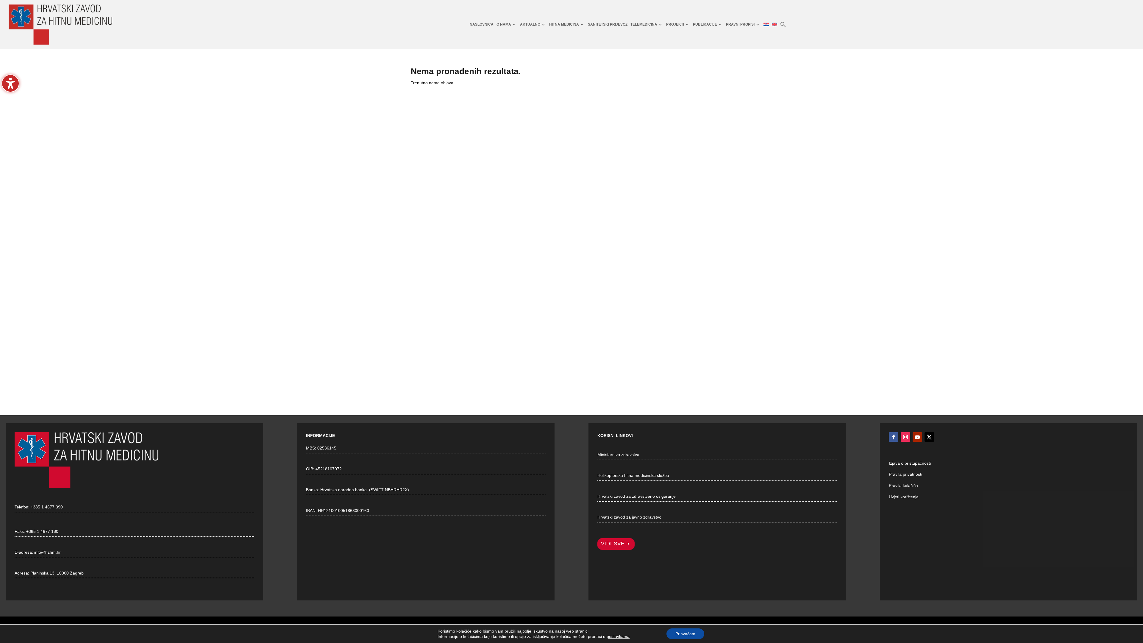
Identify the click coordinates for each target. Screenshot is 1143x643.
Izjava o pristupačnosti (910, 463)
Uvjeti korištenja (904, 496)
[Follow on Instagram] (905, 437)
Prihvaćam (685, 633)
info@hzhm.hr (47, 552)
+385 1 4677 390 (47, 507)
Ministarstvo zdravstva (618, 454)
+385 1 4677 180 (42, 531)
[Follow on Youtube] (917, 437)
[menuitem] (482, 24)
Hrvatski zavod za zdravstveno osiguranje (636, 496)
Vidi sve (612, 544)
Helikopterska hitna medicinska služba (633, 475)
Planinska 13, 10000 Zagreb (57, 573)
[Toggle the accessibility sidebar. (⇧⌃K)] (10, 83)
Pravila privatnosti (905, 474)
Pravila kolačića (903, 485)
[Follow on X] (929, 437)
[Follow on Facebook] (893, 437)
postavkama (618, 636)
